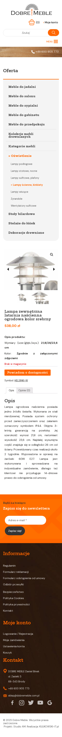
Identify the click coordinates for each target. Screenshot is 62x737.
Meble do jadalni (22, 87)
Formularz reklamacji (16, 572)
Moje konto (50, 22)
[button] (49, 41)
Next (54, 269)
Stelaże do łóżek (21, 223)
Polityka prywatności (16, 604)
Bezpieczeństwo (13, 592)
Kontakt (8, 610)
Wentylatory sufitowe (23, 205)
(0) (38, 22)
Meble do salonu (21, 96)
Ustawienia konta (14, 646)
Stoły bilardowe (21, 214)
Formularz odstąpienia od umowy (24, 578)
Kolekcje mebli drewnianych (20, 135)
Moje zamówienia (13, 640)
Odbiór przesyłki (13, 584)
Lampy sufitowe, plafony (25, 177)
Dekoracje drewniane (26, 232)
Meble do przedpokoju (26, 124)
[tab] (11, 390)
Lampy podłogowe (21, 164)
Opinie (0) (24, 390)
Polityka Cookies (13, 598)
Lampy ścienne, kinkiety (28, 184)
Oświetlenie (21, 156)
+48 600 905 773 (47, 51)
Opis (11, 390)
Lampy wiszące (19, 191)
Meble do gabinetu (23, 115)
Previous (7, 269)
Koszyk (7, 652)
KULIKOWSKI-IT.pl (49, 726)
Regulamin (9, 565)
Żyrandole (16, 198)
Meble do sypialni (23, 105)
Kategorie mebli (21, 146)
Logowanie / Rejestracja (18, 634)
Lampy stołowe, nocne (24, 171)
